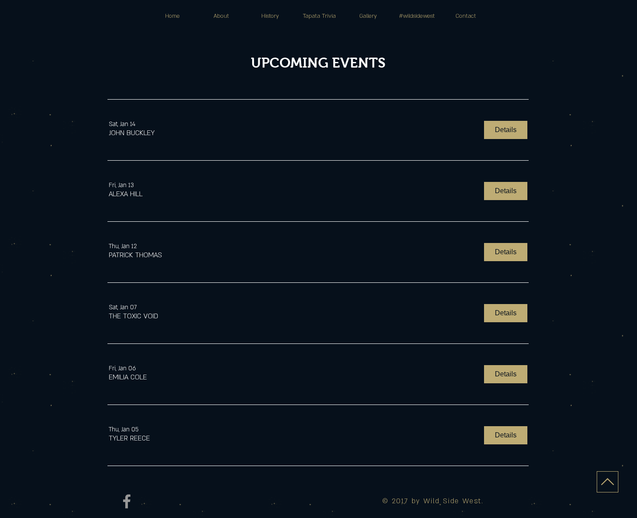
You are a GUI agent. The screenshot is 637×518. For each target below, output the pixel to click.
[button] (132, 133)
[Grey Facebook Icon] (126, 501)
